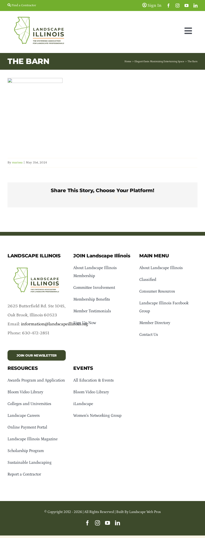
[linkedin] (196, 5)
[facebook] (168, 5)
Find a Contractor (23, 5)
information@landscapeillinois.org (54, 324)
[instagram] (178, 5)
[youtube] (186, 5)
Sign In (154, 5)
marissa (17, 162)
